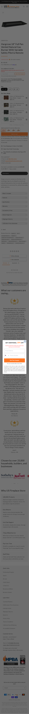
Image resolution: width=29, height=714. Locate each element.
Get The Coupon (14, 360)
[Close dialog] (25, 341)
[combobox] (6, 355)
